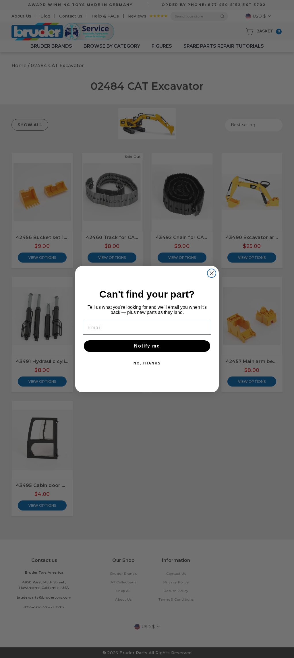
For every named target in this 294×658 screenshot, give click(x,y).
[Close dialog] (211, 273)
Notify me (147, 345)
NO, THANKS (147, 363)
